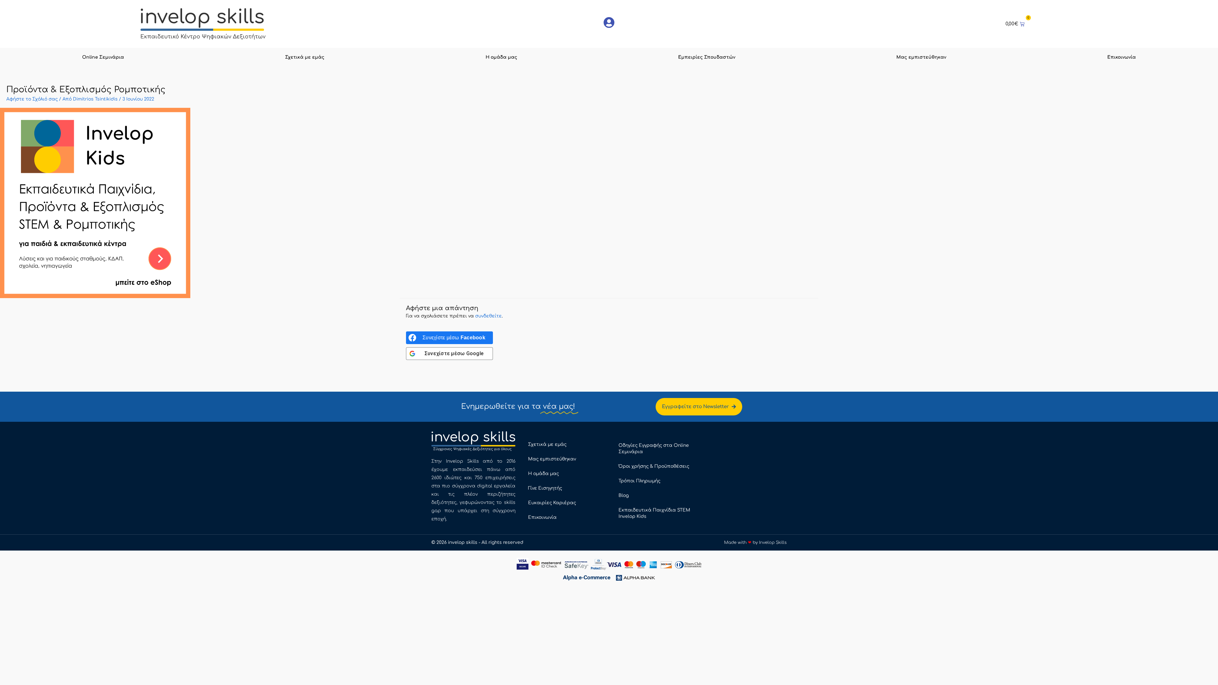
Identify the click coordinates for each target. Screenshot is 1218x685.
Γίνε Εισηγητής (545, 488)
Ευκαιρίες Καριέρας (552, 502)
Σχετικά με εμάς (304, 57)
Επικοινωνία (1121, 57)
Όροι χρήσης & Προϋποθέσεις (654, 466)
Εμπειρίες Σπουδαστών (706, 57)
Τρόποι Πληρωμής (639, 481)
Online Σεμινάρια (103, 57)
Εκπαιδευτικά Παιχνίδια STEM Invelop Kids (654, 513)
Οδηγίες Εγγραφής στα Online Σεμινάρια (654, 448)
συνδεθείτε (488, 316)
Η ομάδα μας (501, 57)
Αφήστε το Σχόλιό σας (32, 99)
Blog (624, 495)
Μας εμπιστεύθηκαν (921, 57)
